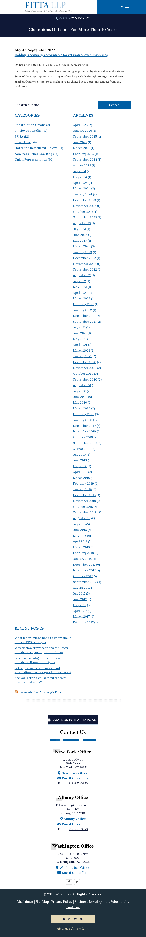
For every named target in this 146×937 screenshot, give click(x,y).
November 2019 (84, 431)
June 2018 (80, 530)
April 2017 (80, 611)
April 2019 (80, 472)
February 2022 (83, 304)
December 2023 (84, 200)
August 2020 (82, 385)
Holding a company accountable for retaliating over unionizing (61, 55)
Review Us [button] (73, 919)
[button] (121, 7)
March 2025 (81, 148)
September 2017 (84, 582)
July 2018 (79, 524)
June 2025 (80, 142)
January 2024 (82, 194)
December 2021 (84, 316)
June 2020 (80, 397)
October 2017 (83, 576)
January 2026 (82, 130)
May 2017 (79, 605)
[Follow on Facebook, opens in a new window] (69, 882)
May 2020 (80, 402)
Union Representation (75, 65)
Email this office (75, 778)
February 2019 (83, 483)
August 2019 (82, 449)
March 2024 (81, 188)
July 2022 (79, 281)
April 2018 (80, 541)
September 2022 (85, 269)
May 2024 (80, 177)
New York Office (74, 773)
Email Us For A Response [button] (75, 719)
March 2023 (81, 246)
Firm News (23, 142)
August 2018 (81, 518)
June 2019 (80, 460)
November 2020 (84, 368)
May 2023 (80, 240)
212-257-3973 (81, 18)
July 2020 (79, 391)
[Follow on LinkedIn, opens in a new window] (77, 882)
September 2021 (85, 321)
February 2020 (83, 414)
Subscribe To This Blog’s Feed (40, 692)
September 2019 (85, 443)
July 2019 (79, 454)
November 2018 (84, 501)
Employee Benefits (28, 130)
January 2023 (82, 252)
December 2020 (84, 362)
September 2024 (85, 159)
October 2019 (83, 437)
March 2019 (81, 478)
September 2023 (85, 217)
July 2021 (79, 327)
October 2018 (83, 507)
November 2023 (84, 206)
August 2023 (82, 223)
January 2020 (82, 420)
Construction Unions (30, 125)
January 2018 (82, 558)
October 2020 (83, 373)
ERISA (19, 136)
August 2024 (82, 165)
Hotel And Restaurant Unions (36, 148)
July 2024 (79, 171)
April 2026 (80, 125)
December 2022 (84, 258)
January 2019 (82, 489)
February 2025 (83, 154)
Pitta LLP (36, 65)
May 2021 (79, 339)
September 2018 (85, 512)
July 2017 (79, 593)
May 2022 (80, 287)
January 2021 (82, 356)
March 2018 (81, 547)
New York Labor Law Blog (33, 154)
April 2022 (80, 293)
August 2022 (82, 275)
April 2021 (80, 344)
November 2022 (84, 264)
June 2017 (80, 599)
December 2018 (84, 495)
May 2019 (80, 466)
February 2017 (83, 622)
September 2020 (85, 379)
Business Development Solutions (100, 902)
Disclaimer (25, 902)
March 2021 (81, 350)
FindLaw (73, 907)
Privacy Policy (61, 902)
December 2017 (84, 564)
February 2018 (83, 553)
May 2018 (79, 535)
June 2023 (80, 235)
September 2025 (85, 136)
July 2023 (79, 229)
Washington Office (75, 867)
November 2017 (84, 570)
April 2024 (80, 183)
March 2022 (81, 298)
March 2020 (81, 408)
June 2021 (80, 333)
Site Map (42, 902)
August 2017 (81, 587)
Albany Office (75, 819)
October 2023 (83, 211)
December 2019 (84, 426)
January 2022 (82, 310)
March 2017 (81, 616)
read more (21, 86)
